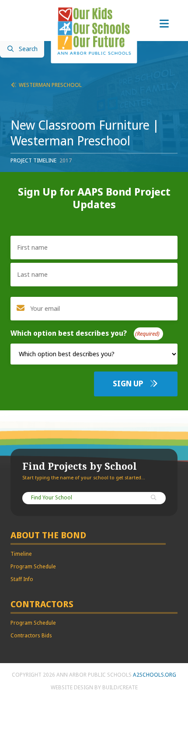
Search (28, 49)
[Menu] (164, 24)
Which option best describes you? (83, 333)
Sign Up (129, 383)
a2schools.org (154, 675)
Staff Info (21, 579)
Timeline (21, 554)
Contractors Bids (31, 636)
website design (72, 687)
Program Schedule (33, 567)
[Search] (154, 498)
